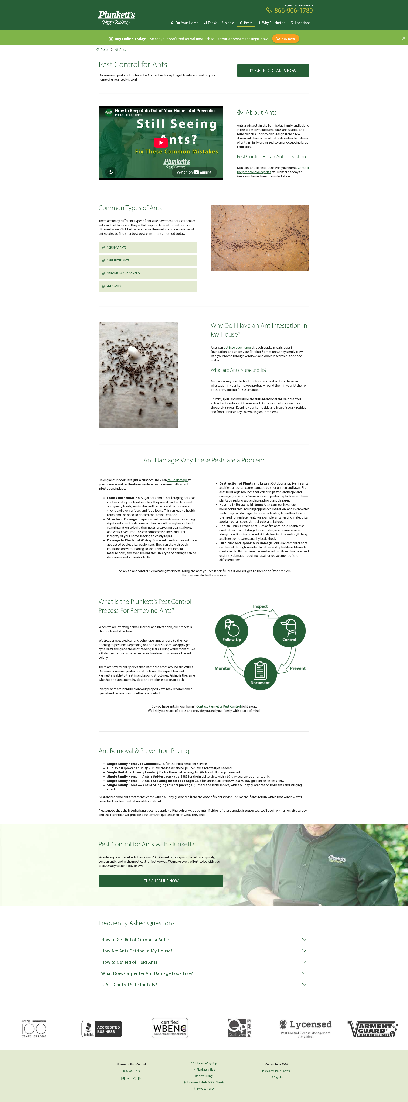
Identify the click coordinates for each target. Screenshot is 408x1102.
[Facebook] (122, 1078)
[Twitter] (128, 1078)
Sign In (278, 1077)
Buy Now (288, 39)
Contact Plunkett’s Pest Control (218, 706)
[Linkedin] (140, 1078)
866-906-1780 (131, 1071)
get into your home (237, 347)
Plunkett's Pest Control (276, 1071)
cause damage (177, 480)
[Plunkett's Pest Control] (116, 17)
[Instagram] (134, 1078)
